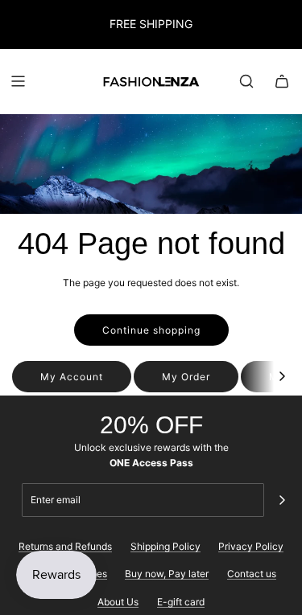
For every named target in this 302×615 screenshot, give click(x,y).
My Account (71, 377)
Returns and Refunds (65, 546)
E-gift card (181, 602)
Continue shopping (151, 330)
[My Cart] (282, 81)
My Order (186, 377)
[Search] (246, 81)
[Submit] (282, 500)
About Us (118, 602)
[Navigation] (17, 81)
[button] (282, 376)
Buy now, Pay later (167, 574)
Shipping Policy (165, 546)
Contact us (251, 574)
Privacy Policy (250, 546)
